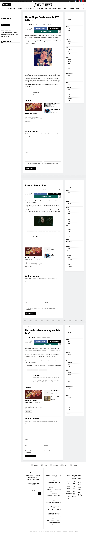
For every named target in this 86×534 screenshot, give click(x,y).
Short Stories (70, 66)
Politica (69, 17)
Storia (69, 63)
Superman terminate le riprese (53, 516)
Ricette (69, 75)
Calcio (69, 24)
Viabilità (35, 1)
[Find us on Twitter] (77, 1)
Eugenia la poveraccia (51, 506)
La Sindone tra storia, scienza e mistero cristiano (55, 398)
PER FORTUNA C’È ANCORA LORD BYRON (9, 11)
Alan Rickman (34, 231)
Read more (29, 124)
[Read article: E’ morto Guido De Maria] (33, 107)
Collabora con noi (24, 1)
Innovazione (70, 91)
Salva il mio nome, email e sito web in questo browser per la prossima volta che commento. (42, 164)
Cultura (41, 8)
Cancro (39, 231)
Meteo (29, 1)
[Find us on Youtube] (83, 1)
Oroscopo (31, 1)
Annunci (78, 8)
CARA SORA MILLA (5, 14)
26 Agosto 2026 (54, 401)
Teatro (69, 45)
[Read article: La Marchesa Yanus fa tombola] (47, 249)
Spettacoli (30, 8)
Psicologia (69, 84)
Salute (65, 8)
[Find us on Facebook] (75, 1)
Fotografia (69, 53)
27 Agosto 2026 (54, 112)
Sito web (46, 157)
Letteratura (69, 59)
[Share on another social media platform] (60, 31)
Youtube (41, 74)
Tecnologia (71, 8)
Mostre (69, 55)
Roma (27, 86)
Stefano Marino (29, 259)
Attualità (8, 8)
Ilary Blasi (40, 369)
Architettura (70, 49)
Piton (48, 231)
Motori (69, 261)
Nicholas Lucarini (48, 84)
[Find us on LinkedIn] (81, 1)
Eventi (24, 8)
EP (42, 84)
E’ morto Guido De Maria (6, 30)
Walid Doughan (32, 337)
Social (69, 94)
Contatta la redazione (17, 1)
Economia (69, 19)
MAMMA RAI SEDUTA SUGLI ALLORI (8, 28)
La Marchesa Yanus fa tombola (53, 509)
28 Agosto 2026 (54, 106)
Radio (69, 89)
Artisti (33, 13)
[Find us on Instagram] (79, 1)
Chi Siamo (3, 1)
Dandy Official (38, 84)
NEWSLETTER (7, 4)
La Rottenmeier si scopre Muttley (53, 495)
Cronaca (69, 184)
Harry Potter (44, 231)
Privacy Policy (75, 531)
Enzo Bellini (31, 24)
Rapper (56, 84)
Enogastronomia (52, 8)
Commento (27, 136)
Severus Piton (57, 231)
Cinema (69, 43)
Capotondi (30, 369)
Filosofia (69, 61)
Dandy (33, 84)
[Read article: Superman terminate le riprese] (47, 111)
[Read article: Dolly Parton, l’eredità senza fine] (47, 105)
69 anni (29, 231)
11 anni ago (38, 24)
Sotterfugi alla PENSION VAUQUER (53, 491)
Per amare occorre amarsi (51, 498)
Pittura (69, 51)
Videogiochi (70, 98)
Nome (26, 152)
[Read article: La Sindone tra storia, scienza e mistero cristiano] (47, 398)
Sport (14, 8)
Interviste (69, 35)
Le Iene (45, 369)
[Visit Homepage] (43, 4)
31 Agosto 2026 (35, 259)
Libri (68, 233)
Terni (30, 86)
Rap (52, 84)
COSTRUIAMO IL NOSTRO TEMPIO (53, 522)
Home (26, 13)
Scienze (59, 8)
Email (26, 157)
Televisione (69, 41)
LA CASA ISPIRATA (50, 520)
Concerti (69, 30)
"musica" (29, 84)
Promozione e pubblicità (9, 1)
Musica (19, 8)
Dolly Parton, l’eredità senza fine (52, 502)
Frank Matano (35, 369)
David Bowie (32, 202)
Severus (52, 231)
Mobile (69, 96)
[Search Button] (83, 8)
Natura (69, 80)
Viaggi (69, 205)
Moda (46, 8)
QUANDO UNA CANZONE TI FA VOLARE (9, 32)
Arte (36, 8)
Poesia (69, 68)
